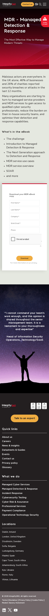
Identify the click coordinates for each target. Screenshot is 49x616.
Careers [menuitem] (6, 441)
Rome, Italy (7, 574)
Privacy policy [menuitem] (10, 463)
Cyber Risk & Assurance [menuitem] (15, 502)
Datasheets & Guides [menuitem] (13, 450)
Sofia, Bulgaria (9, 546)
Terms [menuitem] (4, 600)
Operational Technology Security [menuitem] (20, 515)
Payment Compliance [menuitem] (13, 511)
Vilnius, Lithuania (10, 579)
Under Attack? (45, 23)
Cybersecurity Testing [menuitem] (14, 498)
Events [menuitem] (6, 454)
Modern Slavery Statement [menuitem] (13, 603)
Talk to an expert (24, 418)
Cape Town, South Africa (14, 560)
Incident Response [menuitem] (12, 493)
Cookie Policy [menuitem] (37, 600)
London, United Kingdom (13, 536)
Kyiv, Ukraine (8, 570)
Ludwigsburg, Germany (13, 550)
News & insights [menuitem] (10, 446)
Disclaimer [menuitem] (13, 600)
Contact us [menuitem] (8, 459)
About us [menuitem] (7, 437)
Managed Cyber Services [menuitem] (16, 484)
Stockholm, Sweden (11, 541)
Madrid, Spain (8, 555)
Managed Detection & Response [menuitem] (20, 489)
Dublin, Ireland (9, 531)
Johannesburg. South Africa (14, 565)
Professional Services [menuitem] (14, 506)
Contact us (27, 4)
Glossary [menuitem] (7, 467)
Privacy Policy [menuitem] (24, 600)
